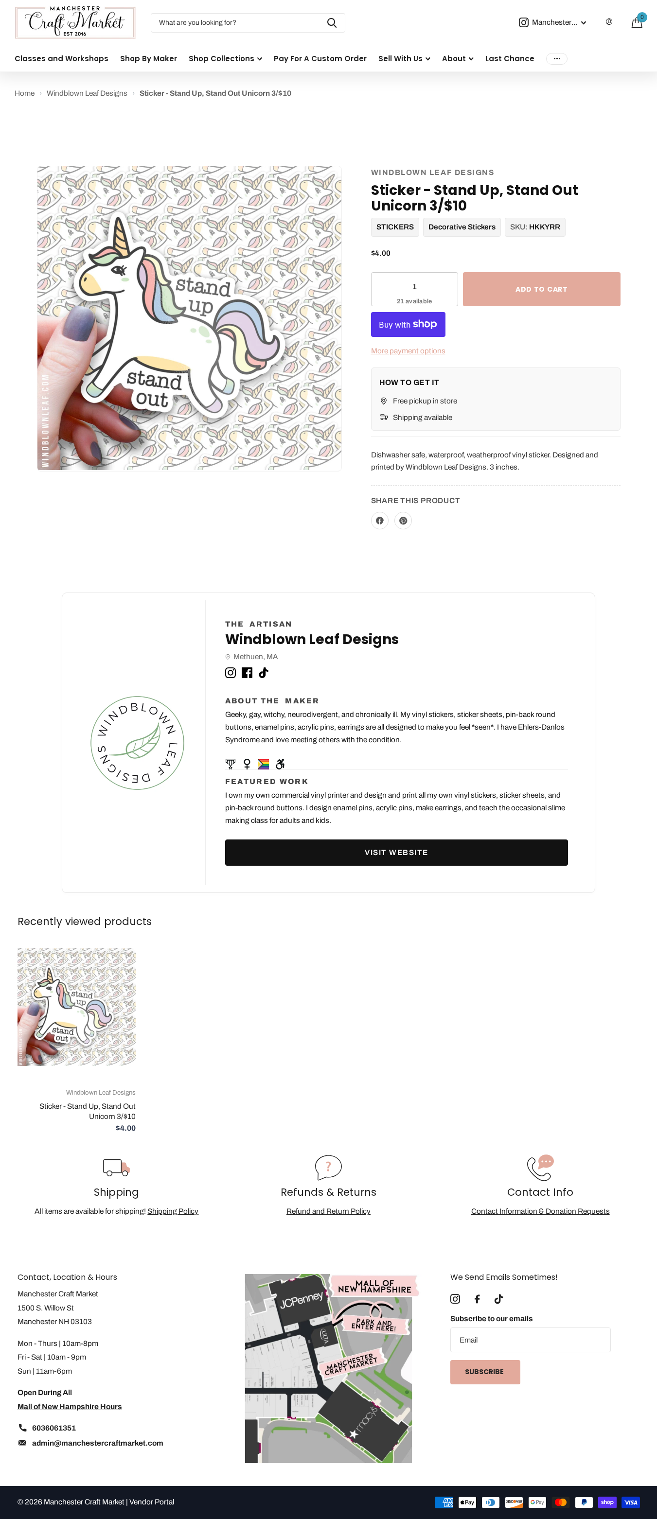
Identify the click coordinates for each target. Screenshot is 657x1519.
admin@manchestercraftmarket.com (97, 1443)
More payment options (408, 351)
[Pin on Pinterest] (403, 520)
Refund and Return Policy (328, 1211)
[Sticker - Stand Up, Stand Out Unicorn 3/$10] (77, 1007)
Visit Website (396, 852)
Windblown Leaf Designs (433, 172)
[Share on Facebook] (380, 520)
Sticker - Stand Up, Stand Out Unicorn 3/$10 (87, 1111)
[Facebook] (247, 671)
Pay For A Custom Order (320, 58)
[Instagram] (230, 671)
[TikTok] (263, 671)
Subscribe (485, 1372)
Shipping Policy (172, 1211)
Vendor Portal (151, 1502)
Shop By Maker (148, 58)
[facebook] (477, 1299)
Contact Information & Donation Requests (540, 1211)
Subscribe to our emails (491, 1318)
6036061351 (54, 1428)
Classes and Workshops (61, 58)
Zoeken (332, 23)
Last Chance (509, 58)
